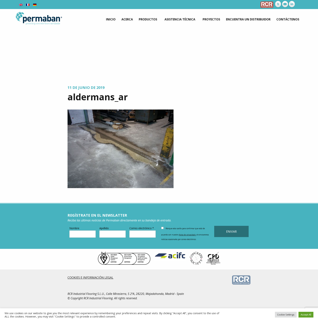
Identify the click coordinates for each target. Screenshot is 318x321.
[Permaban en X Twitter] (278, 4)
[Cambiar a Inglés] (20, 4)
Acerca (127, 19)
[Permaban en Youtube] (285, 4)
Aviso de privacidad (187, 234)
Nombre (74, 228)
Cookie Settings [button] (285, 314)
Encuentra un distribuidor (248, 19)
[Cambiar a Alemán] (34, 4)
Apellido (104, 228)
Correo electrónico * (141, 228)
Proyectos (211, 19)
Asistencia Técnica (180, 19)
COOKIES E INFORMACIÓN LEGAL (90, 278)
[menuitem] (111, 19)
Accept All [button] (306, 314)
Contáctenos (287, 19)
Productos (148, 19)
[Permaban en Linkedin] (292, 4)
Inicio (111, 19)
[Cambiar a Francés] (27, 4)
